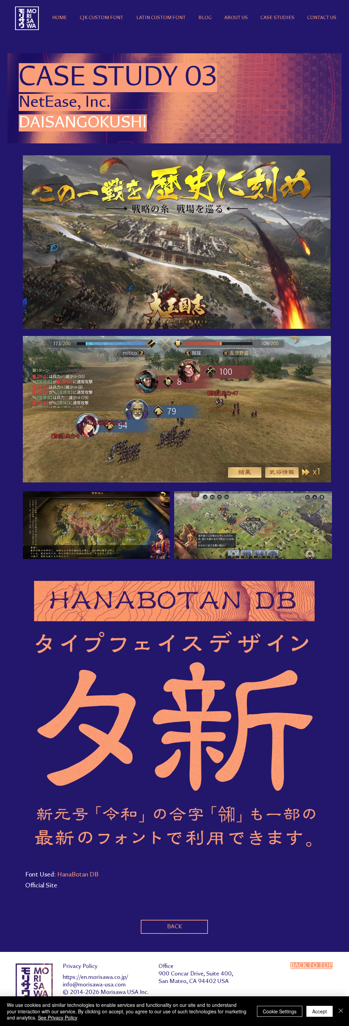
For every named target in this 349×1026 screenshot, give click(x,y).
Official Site (41, 885)
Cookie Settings (280, 1011)
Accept (319, 1011)
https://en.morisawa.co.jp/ (95, 977)
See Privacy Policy (57, 1017)
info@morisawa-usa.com (94, 985)
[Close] (341, 1011)
